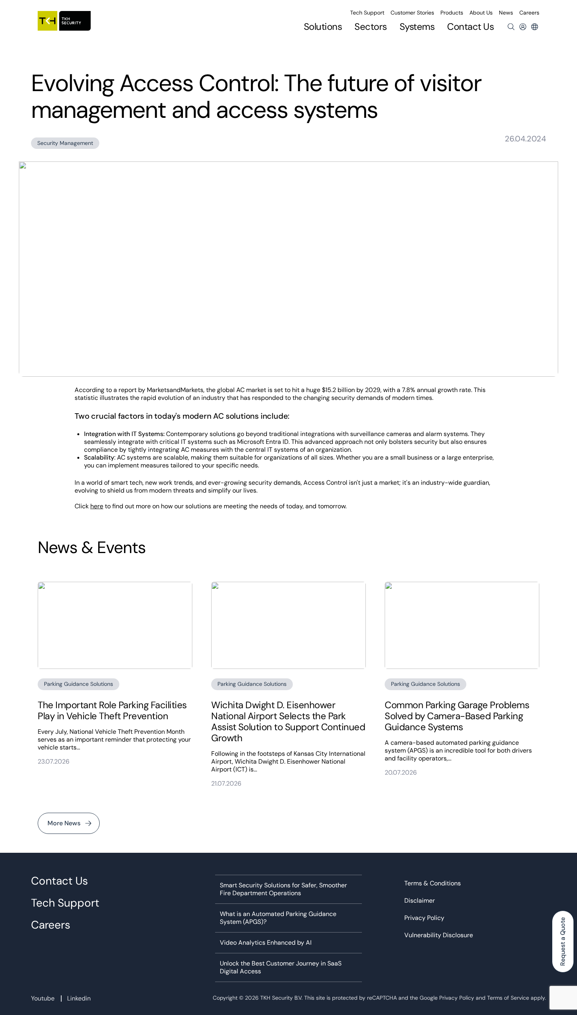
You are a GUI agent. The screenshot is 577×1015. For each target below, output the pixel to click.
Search (511, 26)
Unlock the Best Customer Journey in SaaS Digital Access (280, 967)
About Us (481, 12)
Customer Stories (412, 12)
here (96, 506)
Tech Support (367, 12)
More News (63, 823)
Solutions (323, 26)
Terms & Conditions (432, 883)
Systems (417, 26)
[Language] (534, 26)
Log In (523, 26)
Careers (529, 12)
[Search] (511, 26)
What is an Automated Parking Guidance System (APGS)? (278, 918)
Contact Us (470, 26)
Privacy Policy (424, 918)
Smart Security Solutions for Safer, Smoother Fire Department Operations (283, 889)
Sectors (370, 26)
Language (534, 26)
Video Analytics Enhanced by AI (266, 943)
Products (451, 12)
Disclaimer (419, 901)
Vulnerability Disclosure (438, 935)
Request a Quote (563, 941)
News (506, 12)
